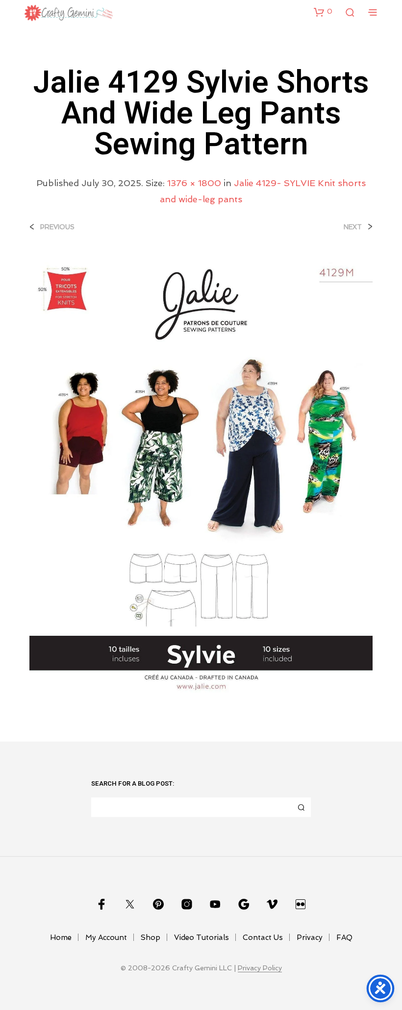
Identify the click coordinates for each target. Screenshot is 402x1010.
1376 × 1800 (194, 183)
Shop (150, 937)
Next (353, 227)
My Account (106, 937)
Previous (57, 227)
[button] (323, 12)
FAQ (344, 937)
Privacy (310, 937)
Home (61, 937)
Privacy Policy (260, 968)
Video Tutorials (201, 937)
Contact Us (263, 937)
